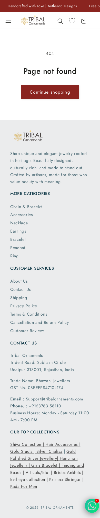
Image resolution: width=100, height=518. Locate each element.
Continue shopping (50, 92)
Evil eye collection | (29, 479)
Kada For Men (23, 486)
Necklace (19, 223)
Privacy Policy (23, 306)
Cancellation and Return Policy (39, 322)
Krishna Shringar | (66, 479)
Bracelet (18, 239)
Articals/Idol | (40, 472)
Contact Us (20, 289)
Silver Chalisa (49, 451)
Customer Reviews (27, 331)
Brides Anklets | (68, 472)
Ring (14, 256)
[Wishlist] (71, 20)
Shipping (18, 298)
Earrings (18, 231)
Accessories (21, 215)
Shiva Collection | (27, 444)
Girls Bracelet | (46, 465)
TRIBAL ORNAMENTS (57, 507)
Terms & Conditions (28, 314)
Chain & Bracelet (26, 207)
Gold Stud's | (23, 451)
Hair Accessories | (62, 444)
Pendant (17, 248)
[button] (8, 20)
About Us (19, 281)
